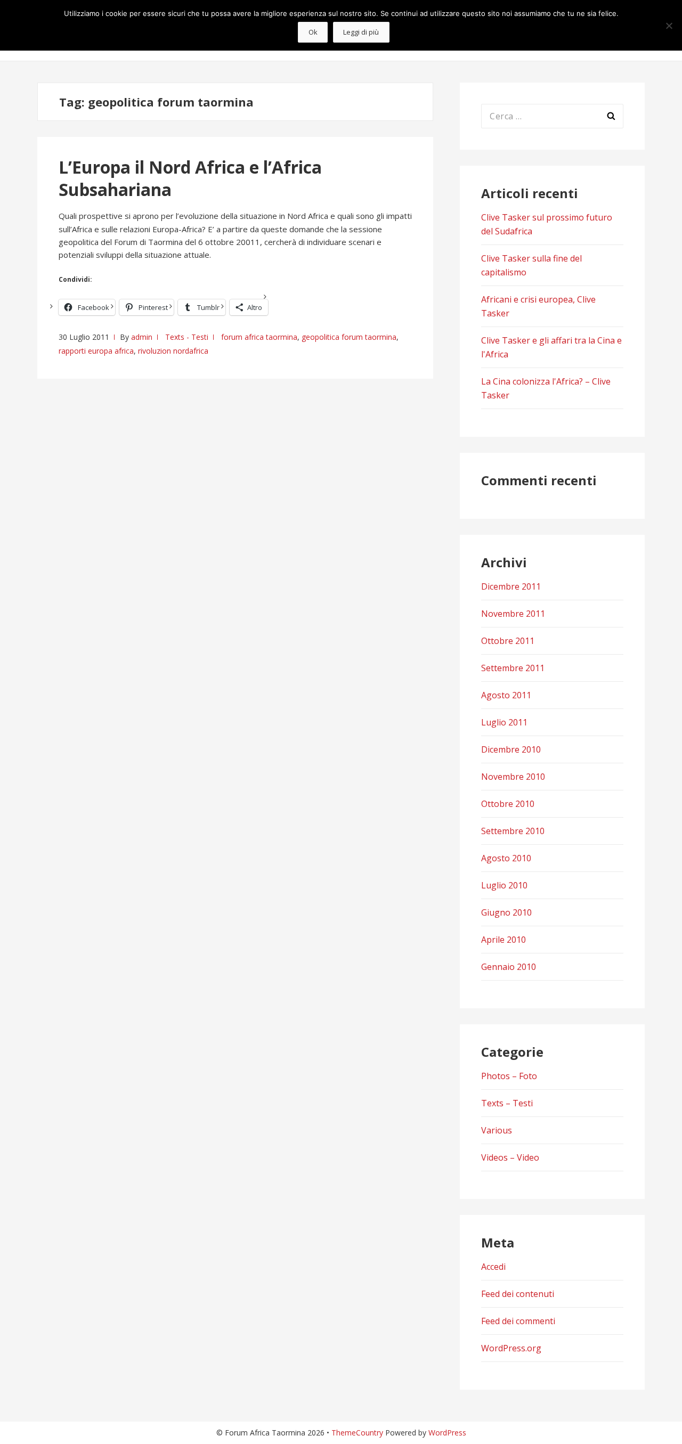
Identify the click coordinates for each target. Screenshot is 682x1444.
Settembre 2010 (513, 831)
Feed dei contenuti (517, 1294)
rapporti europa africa (96, 351)
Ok (313, 32)
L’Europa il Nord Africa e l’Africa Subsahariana (190, 178)
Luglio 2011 (504, 722)
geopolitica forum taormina (349, 337)
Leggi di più (361, 32)
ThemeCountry (357, 1432)
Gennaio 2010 (508, 967)
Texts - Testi (186, 337)
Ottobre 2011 (507, 641)
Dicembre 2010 (511, 749)
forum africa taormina (259, 337)
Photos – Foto (509, 1076)
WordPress (447, 1432)
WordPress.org (511, 1348)
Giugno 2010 (506, 912)
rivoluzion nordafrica (173, 351)
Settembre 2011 (513, 668)
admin (141, 337)
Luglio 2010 (504, 885)
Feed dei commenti (518, 1321)
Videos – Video (510, 1157)
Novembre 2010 (513, 776)
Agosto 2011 (506, 695)
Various (496, 1130)
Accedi (493, 1266)
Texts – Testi (507, 1103)
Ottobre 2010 (507, 804)
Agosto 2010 (506, 858)
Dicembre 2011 (511, 586)
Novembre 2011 (513, 613)
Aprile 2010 (503, 939)
